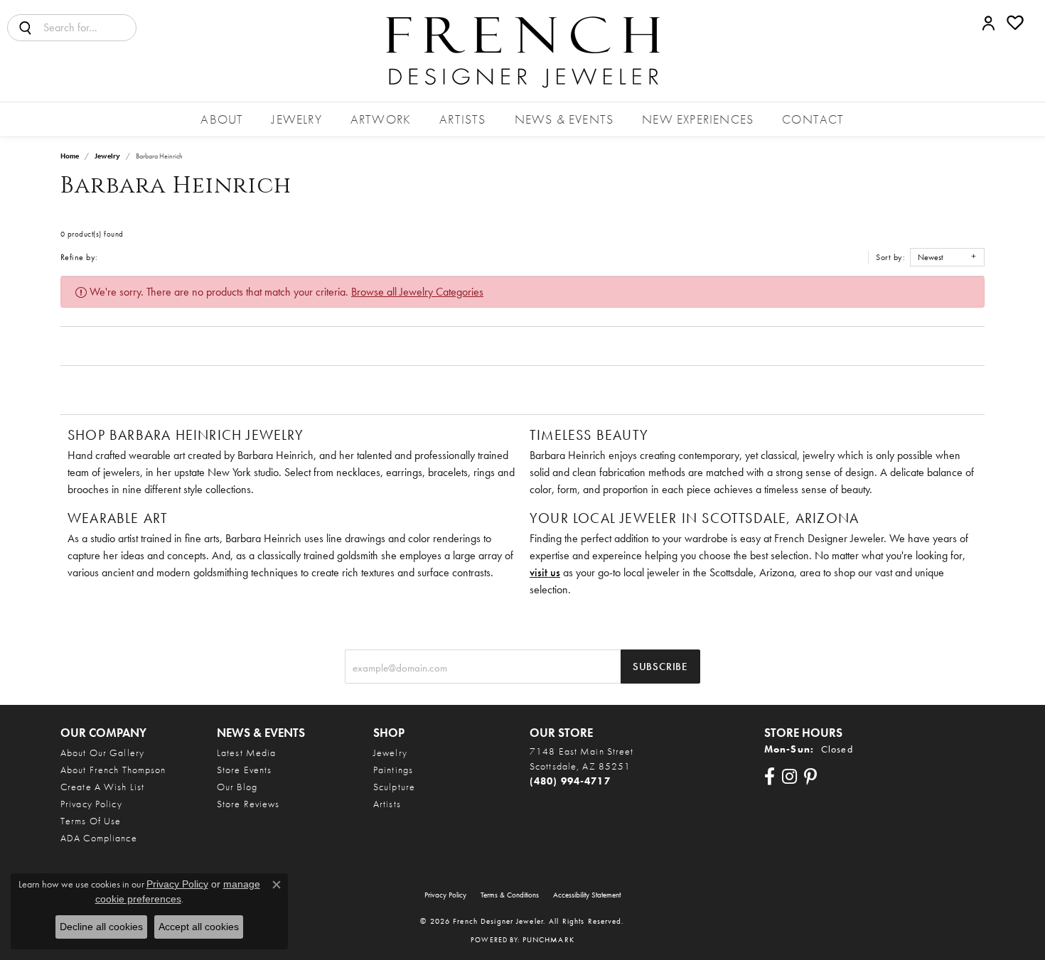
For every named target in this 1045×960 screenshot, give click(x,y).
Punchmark (548, 939)
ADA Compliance (98, 837)
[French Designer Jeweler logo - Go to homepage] (522, 51)
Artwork (380, 119)
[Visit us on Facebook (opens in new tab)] (769, 776)
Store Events (244, 769)
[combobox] (89, 28)
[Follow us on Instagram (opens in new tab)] (789, 776)
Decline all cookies (101, 926)
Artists (462, 119)
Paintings (393, 769)
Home (69, 156)
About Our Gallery (102, 752)
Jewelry (296, 119)
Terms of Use (90, 820)
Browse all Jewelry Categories (417, 291)
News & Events (564, 119)
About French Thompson (113, 769)
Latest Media (246, 752)
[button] (988, 22)
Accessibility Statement (587, 895)
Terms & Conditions (510, 895)
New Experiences (698, 119)
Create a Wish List (102, 786)
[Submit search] (25, 28)
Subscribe (660, 666)
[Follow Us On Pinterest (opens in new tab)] (810, 776)
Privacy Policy (91, 803)
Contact (813, 119)
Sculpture (394, 786)
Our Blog (237, 786)
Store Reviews (248, 803)
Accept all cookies (199, 926)
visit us (545, 572)
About (221, 119)
